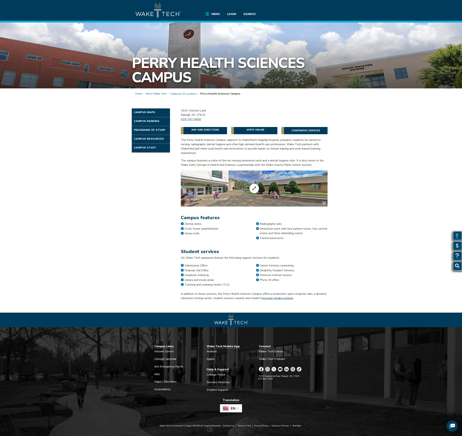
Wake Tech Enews (271, 351)
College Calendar (165, 359)
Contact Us (228, 425)
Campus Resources (149, 139)
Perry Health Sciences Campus (218, 70)
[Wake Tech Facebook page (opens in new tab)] (261, 369)
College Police (216, 375)
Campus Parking (146, 121)
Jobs (157, 374)
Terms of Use (244, 425)
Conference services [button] (305, 130)
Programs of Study (149, 130)
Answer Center (164, 351)
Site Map (296, 425)
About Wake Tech (156, 93)
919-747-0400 (191, 119)
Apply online (255, 130)
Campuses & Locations (183, 93)
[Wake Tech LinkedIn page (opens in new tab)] (286, 369)
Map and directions (205, 130)
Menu (216, 14)
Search (249, 14)
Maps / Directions (165, 382)
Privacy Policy (261, 425)
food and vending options (277, 298)
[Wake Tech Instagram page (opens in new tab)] (267, 369)
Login (231, 14)
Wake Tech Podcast (272, 359)
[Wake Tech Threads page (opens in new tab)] (293, 369)
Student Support (217, 390)
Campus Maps (144, 112)
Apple (211, 359)
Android (212, 351)
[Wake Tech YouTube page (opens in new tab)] (280, 369)
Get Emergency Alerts (168, 367)
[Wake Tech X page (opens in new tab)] (274, 369)
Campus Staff (145, 147)
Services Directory (218, 382)
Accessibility (162, 389)
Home (138, 93)
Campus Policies (280, 425)
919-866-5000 (265, 379)
